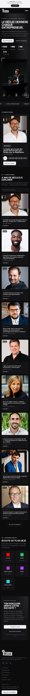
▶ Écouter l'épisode (9, 163)
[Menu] (26, 10)
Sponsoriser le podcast (15, 631)
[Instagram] (3, 663)
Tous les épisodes (6, 672)
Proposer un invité (15, 626)
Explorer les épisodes (21, 40)
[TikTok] (10, 663)
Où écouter (4, 677)
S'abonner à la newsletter (9, 692)
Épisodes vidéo (5, 675)
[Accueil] (5, 11)
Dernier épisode (5, 670)
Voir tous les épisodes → (15, 524)
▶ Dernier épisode (7, 40)
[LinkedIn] (6, 663)
